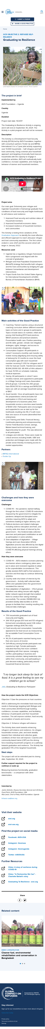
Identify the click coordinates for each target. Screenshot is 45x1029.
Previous (4, 931)
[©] (3, 288)
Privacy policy (5, 1019)
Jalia (3, 686)
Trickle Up (7, 456)
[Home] (13, 12)
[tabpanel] (22, 938)
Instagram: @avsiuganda (18, 849)
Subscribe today (7, 1013)
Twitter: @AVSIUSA (16, 854)
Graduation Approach (10, 235)
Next (41, 931)
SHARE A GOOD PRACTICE (24, 24)
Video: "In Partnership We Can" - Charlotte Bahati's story (22, 875)
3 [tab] (25, 964)
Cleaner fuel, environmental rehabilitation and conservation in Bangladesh (19, 955)
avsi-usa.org (13, 824)
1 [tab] (21, 964)
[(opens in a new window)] (19, 900)
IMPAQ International (11, 453)
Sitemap (4, 1023)
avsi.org (11, 818)
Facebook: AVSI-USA (17, 837)
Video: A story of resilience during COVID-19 (22, 868)
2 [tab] (23, 964)
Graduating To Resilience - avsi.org (23, 881)
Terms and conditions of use (9, 1021)
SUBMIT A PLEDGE (23, 19)
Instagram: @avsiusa (17, 843)
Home (5, 29)
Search (41, 13)
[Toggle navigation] (3, 12)
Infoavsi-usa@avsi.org (9, 798)
